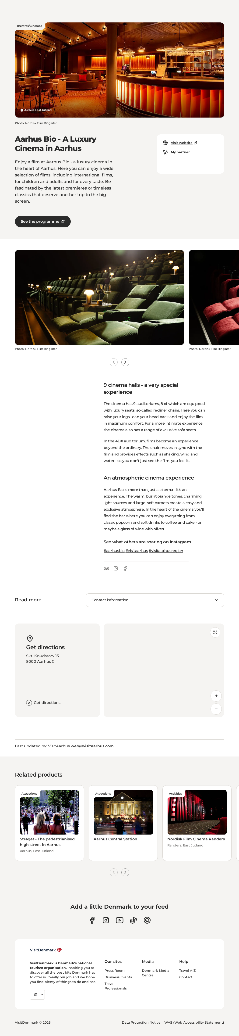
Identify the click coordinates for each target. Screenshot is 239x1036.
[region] (164, 670)
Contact (186, 977)
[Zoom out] (216, 709)
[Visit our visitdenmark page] (120, 920)
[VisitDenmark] (46, 950)
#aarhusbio (114, 550)
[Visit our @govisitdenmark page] (133, 920)
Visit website (182, 143)
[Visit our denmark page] (92, 920)
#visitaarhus (137, 550)
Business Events (118, 977)
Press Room (115, 970)
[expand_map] (215, 632)
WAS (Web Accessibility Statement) (194, 1022)
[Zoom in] (216, 696)
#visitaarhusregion (166, 550)
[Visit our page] (106, 920)
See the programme (40, 221)
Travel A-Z (187, 970)
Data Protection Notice (141, 1022)
